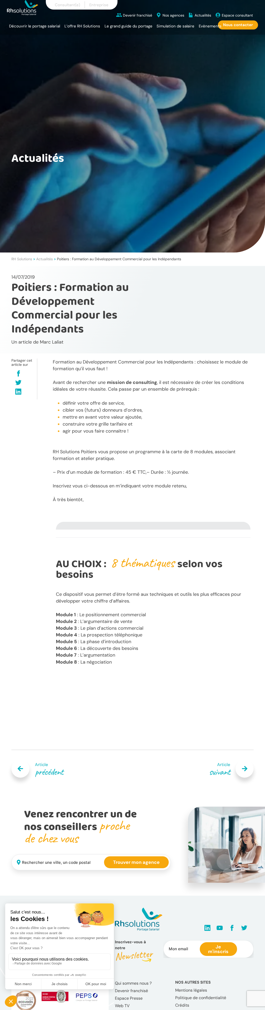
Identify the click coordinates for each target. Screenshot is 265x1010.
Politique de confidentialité (200, 997)
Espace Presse (129, 998)
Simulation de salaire (175, 26)
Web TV (122, 1005)
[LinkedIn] (18, 392)
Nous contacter (238, 24)
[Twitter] (18, 383)
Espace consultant (237, 15)
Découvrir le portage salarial (34, 26)
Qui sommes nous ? (133, 983)
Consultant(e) (67, 5)
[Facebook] (18, 374)
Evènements (210, 26)
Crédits (182, 1005)
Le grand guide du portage (128, 26)
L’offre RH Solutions (82, 26)
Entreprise (98, 5)
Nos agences (173, 15)
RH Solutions (21, 259)
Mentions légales (191, 990)
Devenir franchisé (137, 15)
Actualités (203, 15)
